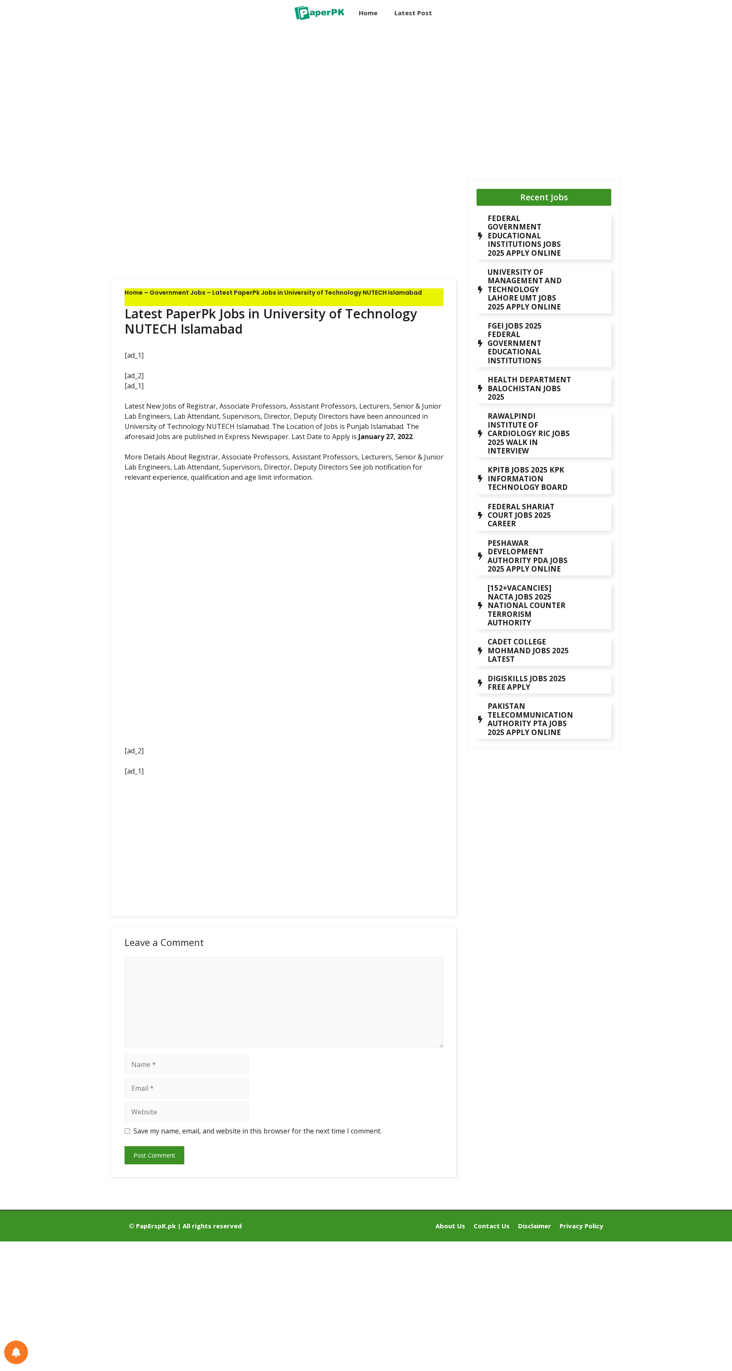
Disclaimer (534, 1226)
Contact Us (492, 1226)
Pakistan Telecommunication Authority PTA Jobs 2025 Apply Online (530, 719)
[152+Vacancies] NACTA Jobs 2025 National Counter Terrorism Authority (527, 605)
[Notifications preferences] (16, 1352)
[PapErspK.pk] (318, 12)
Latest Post (413, 12)
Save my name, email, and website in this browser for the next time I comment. (257, 1131)
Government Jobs (177, 292)
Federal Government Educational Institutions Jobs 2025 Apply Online (524, 235)
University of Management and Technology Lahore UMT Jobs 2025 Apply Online (525, 289)
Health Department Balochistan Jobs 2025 (529, 388)
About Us (450, 1226)
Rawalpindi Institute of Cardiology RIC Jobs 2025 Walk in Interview (529, 433)
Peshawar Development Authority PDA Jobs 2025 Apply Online (528, 556)
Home (368, 12)
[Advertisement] (284, 95)
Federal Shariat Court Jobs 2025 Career (521, 515)
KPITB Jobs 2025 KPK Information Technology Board (528, 478)
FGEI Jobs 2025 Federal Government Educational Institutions (515, 343)
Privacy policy (581, 1226)
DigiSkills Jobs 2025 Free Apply (527, 683)
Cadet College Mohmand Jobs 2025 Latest (528, 650)
